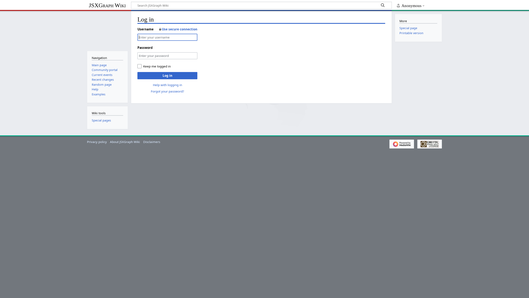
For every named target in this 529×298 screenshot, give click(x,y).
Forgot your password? (167, 91)
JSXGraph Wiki (107, 5)
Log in (167, 75)
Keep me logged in (157, 66)
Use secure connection (179, 29)
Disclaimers (151, 142)
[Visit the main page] (107, 30)
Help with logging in (167, 85)
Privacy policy (97, 142)
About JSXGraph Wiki (125, 142)
